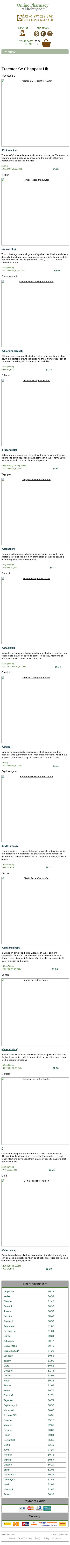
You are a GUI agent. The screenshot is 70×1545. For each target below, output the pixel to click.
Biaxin (5, 873)
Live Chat (22, 28)
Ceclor (7, 1375)
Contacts (56, 1538)
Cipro (6, 1365)
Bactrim (8, 1316)
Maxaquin (9, 1489)
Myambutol (9, 1474)
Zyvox (7, 1449)
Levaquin (8, 1355)
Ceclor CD (9, 1440)
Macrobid (9, 1410)
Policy (46, 1538)
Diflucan (6, 375)
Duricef (5, 573)
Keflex (7, 1296)
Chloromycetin (9, 276)
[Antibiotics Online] (35, 6)
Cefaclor (6, 1074)
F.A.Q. (38, 1538)
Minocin (8, 1425)
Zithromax (9, 1341)
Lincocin (8, 1464)
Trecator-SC (8, 75)
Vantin (5, 975)
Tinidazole (9, 1321)
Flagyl (7, 1380)
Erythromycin (9, 771)
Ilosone (7, 1311)
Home (12, 1538)
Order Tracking (25, 1538)
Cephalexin (9, 1331)
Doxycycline (10, 1345)
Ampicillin (9, 1291)
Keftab (7, 1390)
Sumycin (8, 1306)
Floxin (7, 1435)
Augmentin (9, 1326)
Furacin (8, 1420)
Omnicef (6, 672)
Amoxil (7, 1494)
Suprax (7, 1385)
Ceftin (4, 1175)
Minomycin (9, 1479)
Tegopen (6, 474)
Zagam (7, 1360)
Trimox (5, 174)
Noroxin (8, 1454)
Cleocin (8, 1301)
